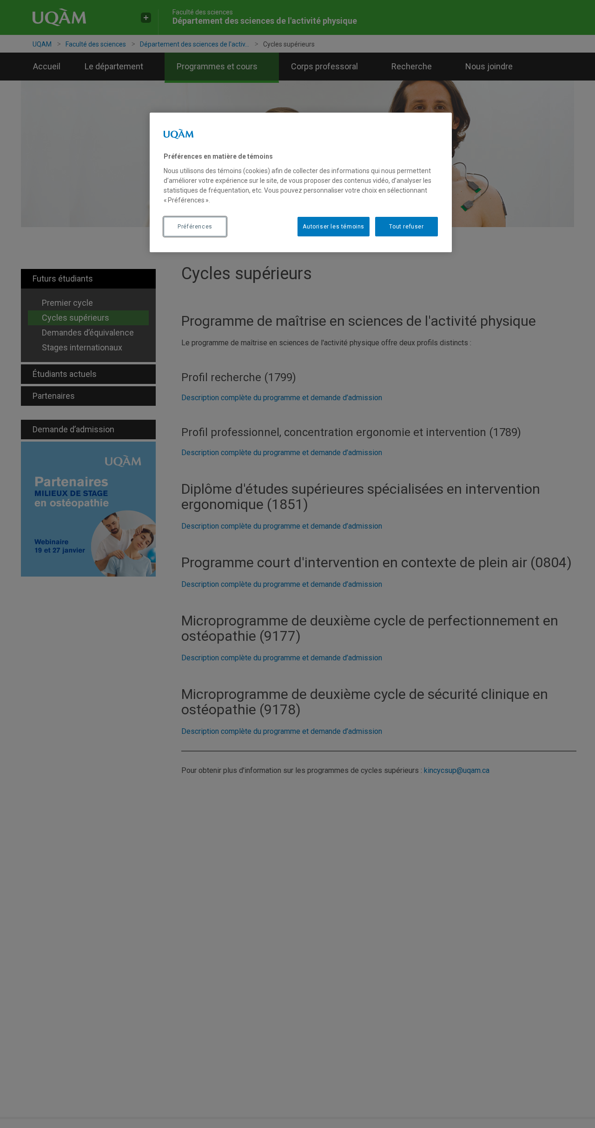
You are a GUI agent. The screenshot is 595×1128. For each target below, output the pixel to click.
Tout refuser (406, 226)
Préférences (195, 226)
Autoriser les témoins (333, 226)
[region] (301, 182)
